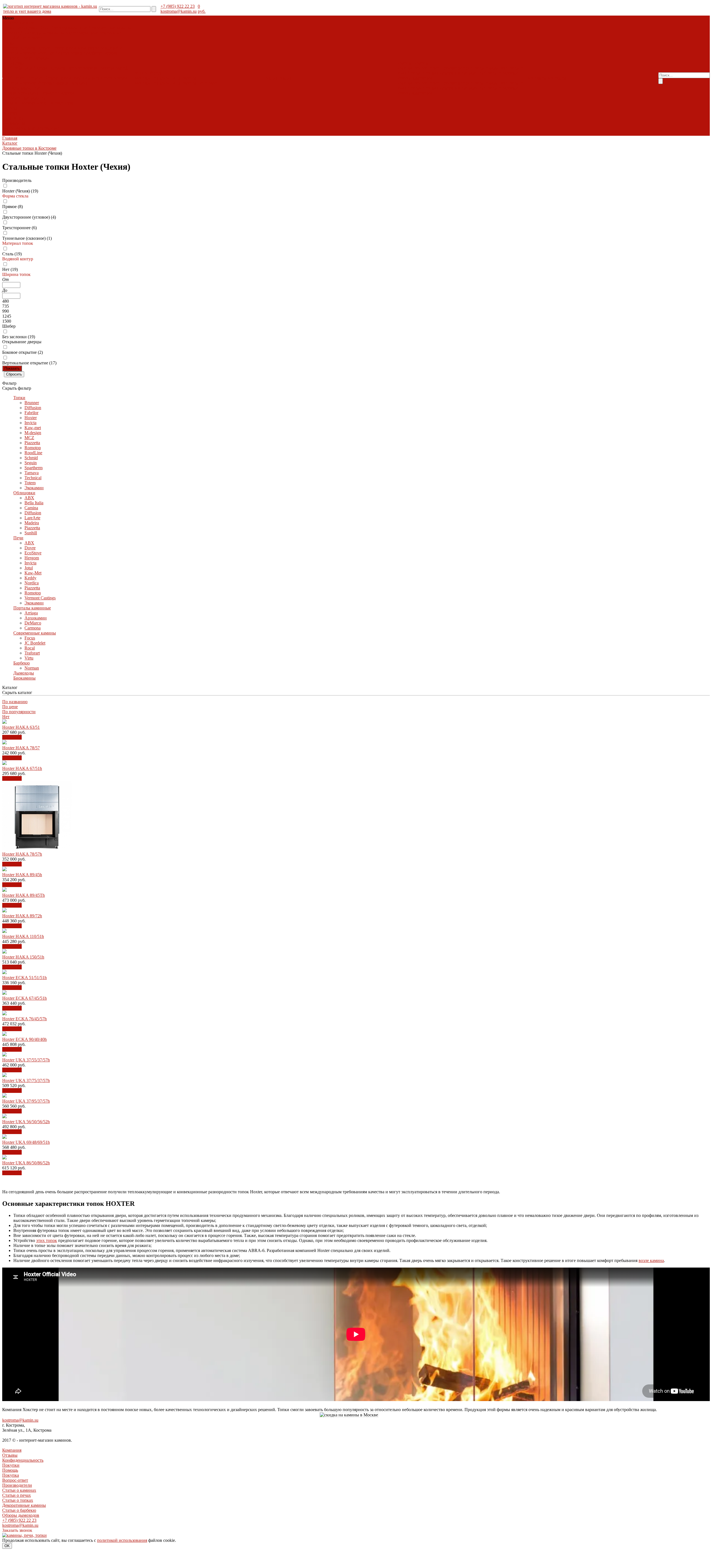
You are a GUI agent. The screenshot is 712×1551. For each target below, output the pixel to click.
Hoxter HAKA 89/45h (22, 874)
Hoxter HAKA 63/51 (21, 727)
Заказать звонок (17, 1530)
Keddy (106, 78)
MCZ (118, 48)
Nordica (120, 78)
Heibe (8, 133)
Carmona (66, 93)
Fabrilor (43, 48)
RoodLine (46, 53)
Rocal (41, 103)
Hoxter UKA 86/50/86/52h (26, 1162)
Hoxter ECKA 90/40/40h (24, 1039)
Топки (9, 28)
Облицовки (27, 28)
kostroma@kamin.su (178, 11)
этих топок (46, 1240)
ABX (8, 68)
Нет (5, 716)
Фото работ (31, 38)
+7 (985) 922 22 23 (177, 6)
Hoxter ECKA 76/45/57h (24, 1018)
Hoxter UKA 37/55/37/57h (26, 1060)
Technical (11, 58)
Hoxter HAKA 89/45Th (23, 895)
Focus (8, 103)
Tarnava (110, 53)
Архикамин (28, 93)
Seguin (76, 53)
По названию (15, 701)
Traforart (55, 103)
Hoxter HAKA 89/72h (22, 915)
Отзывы (10, 1455)
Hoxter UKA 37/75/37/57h (26, 1080)
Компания (11, 1450)
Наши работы (183, 78)
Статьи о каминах (488, 68)
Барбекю (11, 33)
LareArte (74, 68)
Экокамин (42, 58)
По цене (10, 706)
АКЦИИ (11, 38)
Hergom (51, 78)
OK (7, 1546)
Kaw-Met (90, 78)
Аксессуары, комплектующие (93, 33)
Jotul (77, 78)
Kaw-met (86, 48)
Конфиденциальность (22, 1460)
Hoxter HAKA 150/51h (23, 957)
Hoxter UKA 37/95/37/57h (26, 1101)
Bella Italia (23, 68)
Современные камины (110, 28)
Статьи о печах (16, 1495)
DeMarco (49, 93)
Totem (26, 58)
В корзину (12, 737)
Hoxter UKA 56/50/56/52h (26, 1121)
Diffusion (26, 48)
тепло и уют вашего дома (27, 11)
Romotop (27, 53)
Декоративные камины (461, 73)
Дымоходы (30, 33)
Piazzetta (10, 53)
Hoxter (57, 48)
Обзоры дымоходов (414, 78)
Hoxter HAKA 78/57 (21, 747)
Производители (455, 68)
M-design (103, 48)
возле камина (651, 1260)
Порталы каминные (69, 28)
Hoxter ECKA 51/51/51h (24, 977)
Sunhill (121, 68)
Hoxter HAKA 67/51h (22, 768)
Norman (10, 113)
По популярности (19, 711)
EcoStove (34, 78)
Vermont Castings (52, 83)
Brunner (10, 48)
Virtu (68, 103)
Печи (44, 28)
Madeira (90, 68)
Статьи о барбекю (501, 73)
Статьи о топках (423, 73)
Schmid (62, 53)
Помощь (10, 1470)
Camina (40, 68)
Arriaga (9, 93)
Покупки (10, 1465)
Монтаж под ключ (152, 78)
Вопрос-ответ (426, 68)
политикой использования (122, 1540)
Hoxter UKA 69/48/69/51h (26, 1142)
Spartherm (93, 53)
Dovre (19, 78)
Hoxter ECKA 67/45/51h (24, 998)
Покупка (404, 68)
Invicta (70, 48)
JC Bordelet (24, 103)
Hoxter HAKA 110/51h (23, 936)
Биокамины (53, 33)
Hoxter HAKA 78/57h (22, 854)
